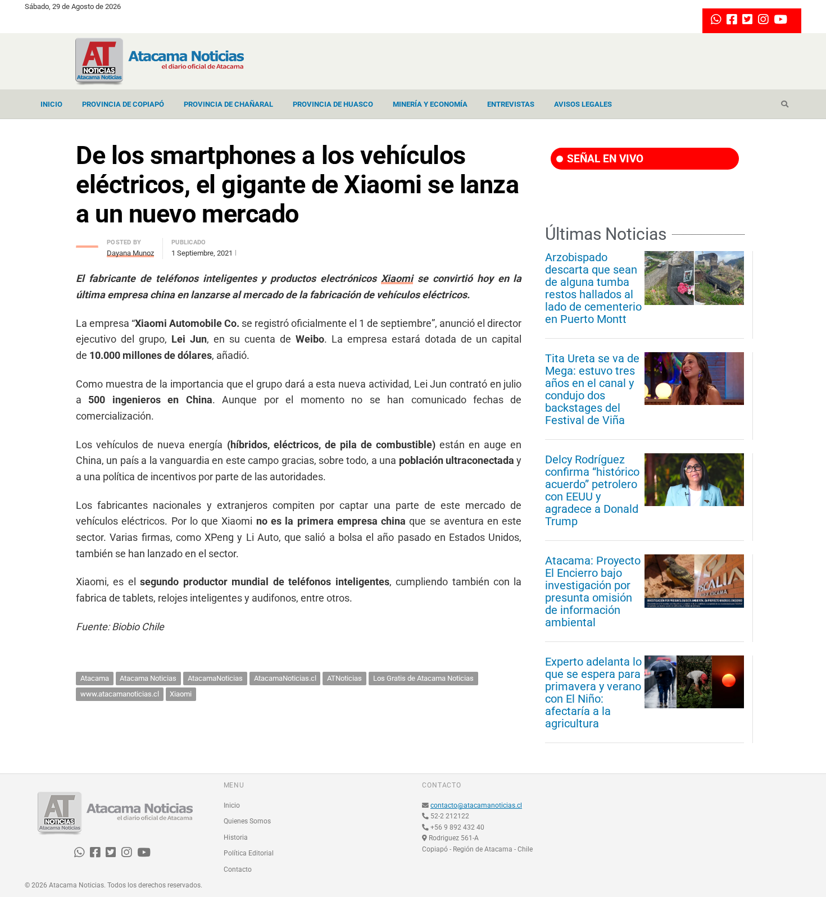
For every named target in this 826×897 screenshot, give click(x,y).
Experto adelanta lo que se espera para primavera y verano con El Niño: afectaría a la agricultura (593, 692)
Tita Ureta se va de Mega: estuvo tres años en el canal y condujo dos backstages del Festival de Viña (592, 389)
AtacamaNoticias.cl (285, 678)
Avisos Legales (583, 104)
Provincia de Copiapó (123, 104)
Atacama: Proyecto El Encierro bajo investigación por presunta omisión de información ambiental (593, 591)
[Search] (785, 104)
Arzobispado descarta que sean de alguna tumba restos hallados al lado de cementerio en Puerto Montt (593, 288)
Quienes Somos (247, 821)
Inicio (51, 104)
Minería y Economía (430, 104)
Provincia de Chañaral (228, 104)
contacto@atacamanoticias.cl (476, 805)
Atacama (94, 678)
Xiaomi (397, 278)
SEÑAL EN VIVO (603, 158)
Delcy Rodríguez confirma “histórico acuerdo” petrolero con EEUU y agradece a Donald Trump (592, 490)
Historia (236, 837)
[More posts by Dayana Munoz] (87, 243)
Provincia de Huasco (333, 104)
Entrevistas (510, 104)
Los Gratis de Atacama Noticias (423, 678)
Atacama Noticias (148, 678)
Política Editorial (249, 853)
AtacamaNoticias (215, 678)
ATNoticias (344, 678)
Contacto (238, 869)
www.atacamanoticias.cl (119, 694)
